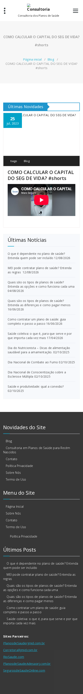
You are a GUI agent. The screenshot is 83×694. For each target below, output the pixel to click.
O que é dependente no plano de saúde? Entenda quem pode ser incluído (36, 256)
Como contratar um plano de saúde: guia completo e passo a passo (37, 321)
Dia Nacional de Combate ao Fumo (33, 362)
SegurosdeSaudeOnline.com (24, 670)
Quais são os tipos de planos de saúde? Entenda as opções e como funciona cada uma (41, 284)
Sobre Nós (13, 473)
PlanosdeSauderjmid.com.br (24, 643)
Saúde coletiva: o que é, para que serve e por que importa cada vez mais (40, 336)
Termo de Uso (16, 479)
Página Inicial (15, 506)
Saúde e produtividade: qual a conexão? (36, 386)
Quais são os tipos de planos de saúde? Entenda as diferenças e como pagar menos (39, 303)
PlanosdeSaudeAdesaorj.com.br (27, 663)
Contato (11, 459)
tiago (13, 161)
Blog (50, 59)
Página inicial (32, 59)
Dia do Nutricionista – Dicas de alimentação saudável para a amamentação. (39, 350)
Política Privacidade (19, 466)
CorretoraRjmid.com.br (20, 650)
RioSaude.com (13, 657)
